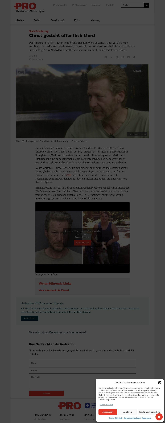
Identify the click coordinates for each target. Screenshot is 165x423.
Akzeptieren (107, 412)
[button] (160, 382)
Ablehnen (127, 412)
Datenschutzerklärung (132, 418)
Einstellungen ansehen (149, 412)
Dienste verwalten (106, 405)
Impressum (146, 418)
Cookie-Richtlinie (115, 418)
